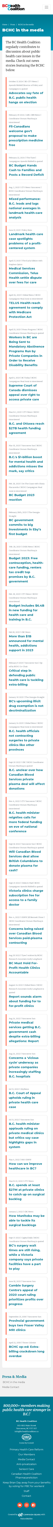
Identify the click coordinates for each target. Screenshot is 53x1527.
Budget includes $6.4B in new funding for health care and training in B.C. (26, 612)
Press (12, 24)
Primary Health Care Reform (26, 1449)
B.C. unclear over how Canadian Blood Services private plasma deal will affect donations (27, 779)
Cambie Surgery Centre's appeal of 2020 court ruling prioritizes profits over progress (26, 1295)
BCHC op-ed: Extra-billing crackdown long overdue (26, 1351)
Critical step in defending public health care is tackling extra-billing (26, 677)
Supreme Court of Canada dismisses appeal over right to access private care (24, 392)
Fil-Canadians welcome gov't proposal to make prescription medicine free (26, 136)
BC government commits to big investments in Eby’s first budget (25, 527)
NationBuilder (26, 1518)
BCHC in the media (13, 1382)
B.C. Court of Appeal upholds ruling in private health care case (25, 1100)
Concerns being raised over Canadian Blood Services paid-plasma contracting (26, 935)
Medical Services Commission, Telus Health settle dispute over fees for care (25, 275)
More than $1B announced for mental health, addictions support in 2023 (26, 643)
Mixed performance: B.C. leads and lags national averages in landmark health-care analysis (25, 208)
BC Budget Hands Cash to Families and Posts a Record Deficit (26, 170)
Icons (21, 1443)
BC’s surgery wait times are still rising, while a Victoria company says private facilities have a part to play (26, 1257)
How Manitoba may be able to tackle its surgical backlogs (27, 1220)
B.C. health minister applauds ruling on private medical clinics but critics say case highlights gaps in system (26, 1135)
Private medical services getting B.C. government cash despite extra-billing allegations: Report (25, 1032)
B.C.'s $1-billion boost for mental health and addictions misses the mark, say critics (26, 464)
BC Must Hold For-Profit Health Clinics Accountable (24, 967)
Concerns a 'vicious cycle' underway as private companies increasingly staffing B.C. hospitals (25, 1067)
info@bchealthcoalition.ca (26, 1431)
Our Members (26, 1454)
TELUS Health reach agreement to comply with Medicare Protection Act (26, 310)
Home (4, 24)
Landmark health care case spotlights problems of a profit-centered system (26, 241)
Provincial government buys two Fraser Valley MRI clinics (26, 1325)
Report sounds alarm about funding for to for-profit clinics (25, 1001)
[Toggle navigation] (46, 7)
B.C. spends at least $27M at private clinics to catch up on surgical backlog (27, 1192)
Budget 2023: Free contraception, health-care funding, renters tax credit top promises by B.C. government (26, 569)
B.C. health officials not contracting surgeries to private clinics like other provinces (24, 740)
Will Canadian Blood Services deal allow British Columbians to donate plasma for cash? (26, 861)
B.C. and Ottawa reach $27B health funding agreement (26, 428)
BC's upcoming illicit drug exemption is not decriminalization (26, 705)
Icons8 (30, 1443)
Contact (26, 1496)
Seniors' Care (26, 1469)
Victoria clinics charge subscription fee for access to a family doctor (26, 897)
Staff (26, 1491)
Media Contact (10, 1387)
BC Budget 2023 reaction (21, 497)
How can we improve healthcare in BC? (25, 1166)
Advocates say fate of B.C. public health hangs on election (26, 97)
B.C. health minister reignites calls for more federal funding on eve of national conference (25, 822)
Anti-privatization (26, 1464)
